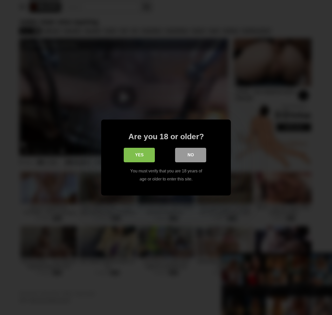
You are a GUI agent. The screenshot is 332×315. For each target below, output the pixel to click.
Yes (139, 155)
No (191, 155)
